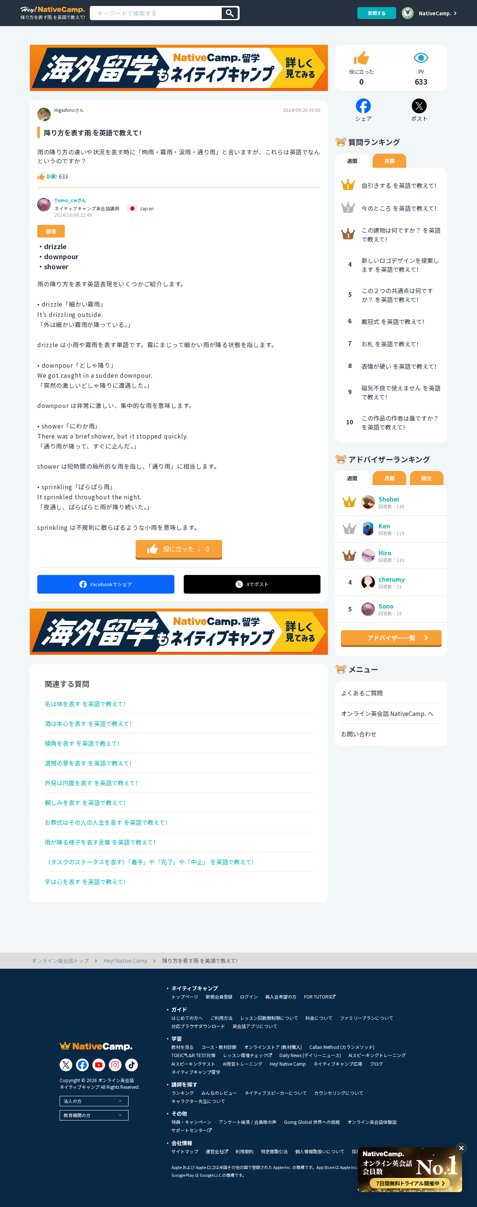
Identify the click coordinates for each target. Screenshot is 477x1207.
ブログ (376, 1064)
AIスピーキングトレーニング (377, 1055)
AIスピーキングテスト (193, 1064)
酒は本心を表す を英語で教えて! (88, 723)
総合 (426, 478)
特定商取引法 (274, 1151)
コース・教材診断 (219, 1047)
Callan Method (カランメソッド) (342, 1047)
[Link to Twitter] (66, 1065)
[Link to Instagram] (115, 1065)
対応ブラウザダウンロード (198, 1026)
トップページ (184, 996)
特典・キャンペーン (191, 1122)
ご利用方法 (221, 1018)
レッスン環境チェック (245, 1055)
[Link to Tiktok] (131, 1065)
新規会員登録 (219, 996)
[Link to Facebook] (82, 1065)
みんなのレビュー (219, 1093)
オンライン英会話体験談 (372, 1122)
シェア (111, 584)
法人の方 (73, 1101)
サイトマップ (184, 1151)
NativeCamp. (435, 13)
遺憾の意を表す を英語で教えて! (88, 762)
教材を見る (182, 1047)
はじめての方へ (187, 1018)
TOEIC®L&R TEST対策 (193, 1055)
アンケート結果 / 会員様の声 (248, 1122)
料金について (319, 1018)
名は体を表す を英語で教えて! (85, 703)
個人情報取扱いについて (319, 1151)
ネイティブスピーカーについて (275, 1093)
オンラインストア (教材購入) (273, 1047)
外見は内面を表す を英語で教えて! (91, 782)
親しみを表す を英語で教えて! (85, 802)
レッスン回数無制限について (269, 1018)
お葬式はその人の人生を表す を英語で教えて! (106, 822)
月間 (389, 160)
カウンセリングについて (338, 1093)
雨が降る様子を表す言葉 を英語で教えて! (100, 841)
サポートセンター (189, 1130)
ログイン (249, 996)
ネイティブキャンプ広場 (337, 1064)
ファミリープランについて (366, 1018)
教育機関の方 (77, 1115)
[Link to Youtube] (98, 1065)
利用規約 (244, 1151)
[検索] (230, 13)
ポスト (258, 584)
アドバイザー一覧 (391, 637)
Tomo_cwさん (70, 200)
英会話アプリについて (255, 1026)
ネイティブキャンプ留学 (195, 1072)
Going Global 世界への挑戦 (312, 1122)
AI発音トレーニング (242, 1064)
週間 (352, 160)
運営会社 (215, 1151)
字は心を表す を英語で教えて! (85, 881)
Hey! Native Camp (288, 1064)
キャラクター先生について (198, 1101)
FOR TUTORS (317, 996)
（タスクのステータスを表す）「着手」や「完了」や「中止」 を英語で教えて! (149, 861)
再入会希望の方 (281, 996)
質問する (377, 13)
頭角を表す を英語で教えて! (82, 743)
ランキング (182, 1093)
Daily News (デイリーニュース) (310, 1055)
